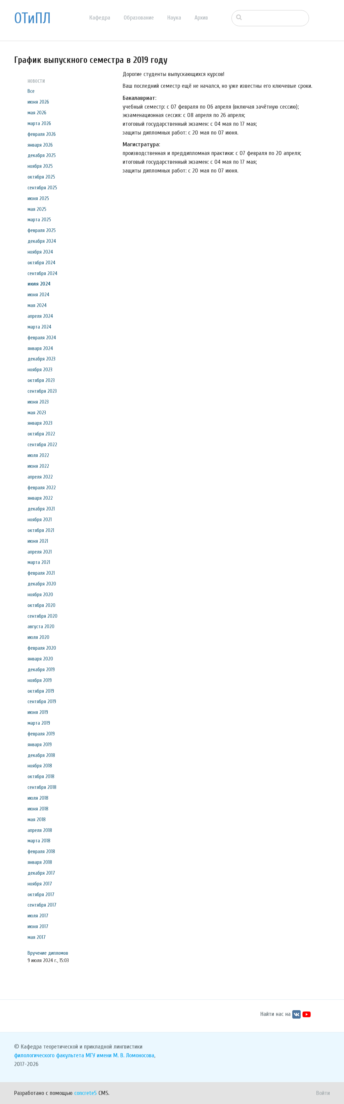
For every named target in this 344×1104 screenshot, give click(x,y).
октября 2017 (41, 894)
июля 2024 (39, 284)
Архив (201, 17)
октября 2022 (41, 434)
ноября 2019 (40, 680)
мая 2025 (37, 209)
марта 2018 (39, 841)
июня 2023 (38, 402)
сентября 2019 (42, 701)
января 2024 (40, 348)
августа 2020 (41, 626)
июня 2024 (38, 295)
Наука (174, 17)
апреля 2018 (40, 830)
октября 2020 (41, 605)
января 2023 (40, 423)
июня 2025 (38, 198)
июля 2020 (38, 637)
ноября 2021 (40, 520)
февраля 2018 (41, 851)
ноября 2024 (40, 252)
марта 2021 (39, 562)
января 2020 (40, 659)
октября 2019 (41, 691)
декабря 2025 (42, 155)
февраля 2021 (41, 573)
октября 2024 (41, 263)
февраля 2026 (42, 134)
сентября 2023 (42, 391)
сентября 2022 (42, 445)
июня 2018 (38, 809)
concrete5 (85, 1093)
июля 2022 (38, 455)
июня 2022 (38, 466)
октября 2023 (41, 380)
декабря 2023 (41, 359)
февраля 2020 (42, 648)
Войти (323, 1093)
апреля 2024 (40, 316)
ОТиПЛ (32, 18)
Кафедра (99, 17)
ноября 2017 (40, 884)
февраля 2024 (42, 338)
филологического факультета (49, 1055)
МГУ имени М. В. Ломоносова (120, 1055)
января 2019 (40, 744)
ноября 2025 (40, 166)
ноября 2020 (40, 595)
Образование (139, 17)
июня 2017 (38, 926)
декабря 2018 (41, 755)
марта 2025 (39, 220)
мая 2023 (37, 413)
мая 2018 (37, 819)
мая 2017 (37, 937)
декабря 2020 (42, 584)
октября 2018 (41, 776)
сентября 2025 (42, 188)
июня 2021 (38, 541)
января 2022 (40, 498)
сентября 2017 (42, 905)
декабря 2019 (41, 670)
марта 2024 (39, 327)
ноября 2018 (40, 766)
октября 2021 (41, 530)
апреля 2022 (40, 477)
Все (31, 91)
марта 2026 (39, 123)
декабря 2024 (42, 241)
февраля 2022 (42, 488)
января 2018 (40, 862)
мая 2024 (37, 305)
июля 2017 (38, 916)
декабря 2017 (41, 873)
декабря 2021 (41, 509)
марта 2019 (39, 723)
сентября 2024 (42, 273)
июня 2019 (38, 712)
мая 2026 (37, 113)
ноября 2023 (40, 370)
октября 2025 (41, 177)
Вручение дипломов (48, 953)
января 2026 (40, 145)
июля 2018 (38, 798)
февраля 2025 (42, 230)
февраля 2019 (41, 734)
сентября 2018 (42, 787)
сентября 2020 (42, 616)
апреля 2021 (40, 552)
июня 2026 (38, 102)
